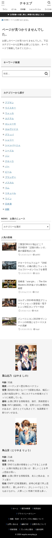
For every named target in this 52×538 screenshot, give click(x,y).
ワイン (5, 9)
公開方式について (39, 524)
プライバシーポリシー (27, 514)
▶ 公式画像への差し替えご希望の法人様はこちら (26, 15)
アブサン (9, 102)
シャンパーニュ (35, 9)
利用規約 (37, 509)
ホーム (15, 509)
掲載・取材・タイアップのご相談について (27, 519)
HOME (6, 20)
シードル (9, 150)
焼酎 (7, 209)
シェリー (9, 140)
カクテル (9, 118)
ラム (7, 188)
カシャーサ (10, 124)
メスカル (9, 182)
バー (7, 166)
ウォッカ (9, 113)
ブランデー (10, 177)
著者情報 (13, 529)
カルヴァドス (11, 129)
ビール (13, 9)
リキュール (10, 193)
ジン (7, 156)
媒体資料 (39, 529)
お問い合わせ (12, 524)
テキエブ (26, 3)
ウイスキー (10, 108)
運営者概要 (25, 509)
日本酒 (22, 9)
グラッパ (9, 134)
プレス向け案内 (27, 529)
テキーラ (9, 161)
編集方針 (25, 524)
